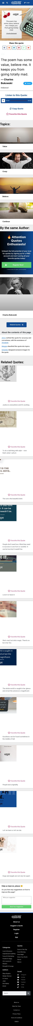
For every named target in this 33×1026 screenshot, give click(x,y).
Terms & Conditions (16, 1017)
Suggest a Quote (16, 926)
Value (5, 146)
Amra (4, 338)
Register (16, 929)
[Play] (3, 100)
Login (16, 933)
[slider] (18, 100)
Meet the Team (16, 1006)
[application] (16, 100)
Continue (6, 222)
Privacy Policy (16, 1014)
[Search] (28, 993)
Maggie (4, 346)
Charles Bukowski (10, 315)
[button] (3, 2)
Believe (5, 196)
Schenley (5, 350)
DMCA (16, 1021)
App (16, 937)
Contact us (16, 1010)
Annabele (5, 343)
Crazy (5, 171)
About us (16, 922)
